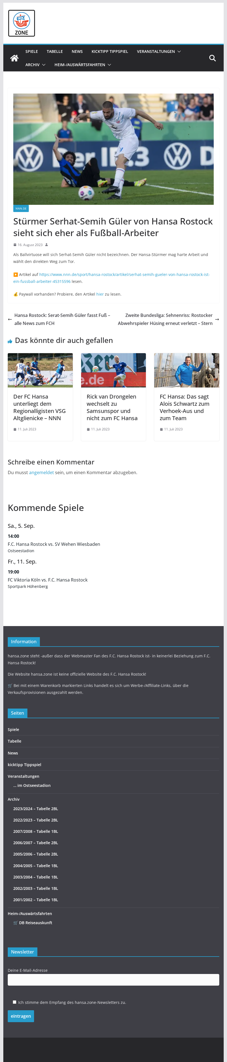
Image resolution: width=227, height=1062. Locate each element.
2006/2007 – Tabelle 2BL (35, 842)
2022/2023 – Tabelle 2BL (35, 820)
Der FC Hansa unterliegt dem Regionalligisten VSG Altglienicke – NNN (39, 407)
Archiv (32, 64)
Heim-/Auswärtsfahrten (80, 64)
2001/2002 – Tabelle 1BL (35, 899)
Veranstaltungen (156, 51)
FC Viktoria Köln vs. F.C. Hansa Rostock (47, 580)
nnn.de (21, 208)
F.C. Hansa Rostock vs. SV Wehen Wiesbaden (54, 544)
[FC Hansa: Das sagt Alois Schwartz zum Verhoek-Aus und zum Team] (186, 357)
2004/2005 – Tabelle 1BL (35, 865)
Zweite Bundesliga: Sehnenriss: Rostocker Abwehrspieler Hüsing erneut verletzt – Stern (165, 319)
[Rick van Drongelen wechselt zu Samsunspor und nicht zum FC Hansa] (113, 357)
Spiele (31, 51)
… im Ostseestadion (32, 785)
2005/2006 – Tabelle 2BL (35, 854)
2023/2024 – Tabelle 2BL (35, 808)
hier (100, 294)
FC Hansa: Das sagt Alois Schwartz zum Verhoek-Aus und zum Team (185, 407)
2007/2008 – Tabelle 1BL (35, 831)
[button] (178, 51)
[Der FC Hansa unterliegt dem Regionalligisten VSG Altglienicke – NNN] (40, 357)
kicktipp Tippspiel (110, 51)
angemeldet (41, 472)
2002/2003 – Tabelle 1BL (35, 888)
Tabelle (55, 51)
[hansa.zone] (14, 58)
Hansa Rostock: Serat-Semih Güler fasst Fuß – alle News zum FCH (62, 319)
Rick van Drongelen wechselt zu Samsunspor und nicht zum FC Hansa (112, 407)
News (77, 51)
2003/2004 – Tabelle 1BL (35, 877)
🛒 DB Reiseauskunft (32, 922)
